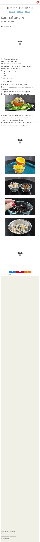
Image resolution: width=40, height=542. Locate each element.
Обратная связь (5, 538)
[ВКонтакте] (12, 272)
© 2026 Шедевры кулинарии (8, 531)
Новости (20, 12)
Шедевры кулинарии (20, 8)
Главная (12, 12)
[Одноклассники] (27, 272)
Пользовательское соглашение (14, 533)
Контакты (3, 533)
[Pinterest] (20, 272)
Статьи (27, 12)
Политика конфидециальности (8, 536)
